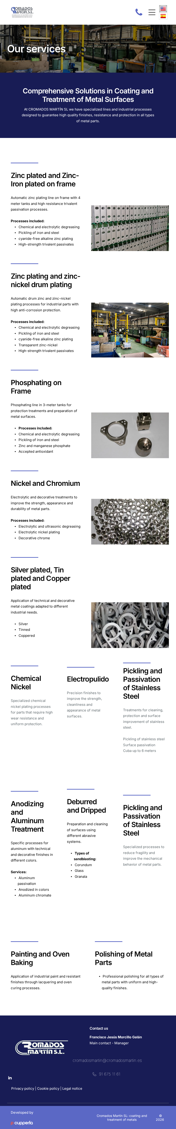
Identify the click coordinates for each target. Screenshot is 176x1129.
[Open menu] (151, 12)
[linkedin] (10, 1078)
